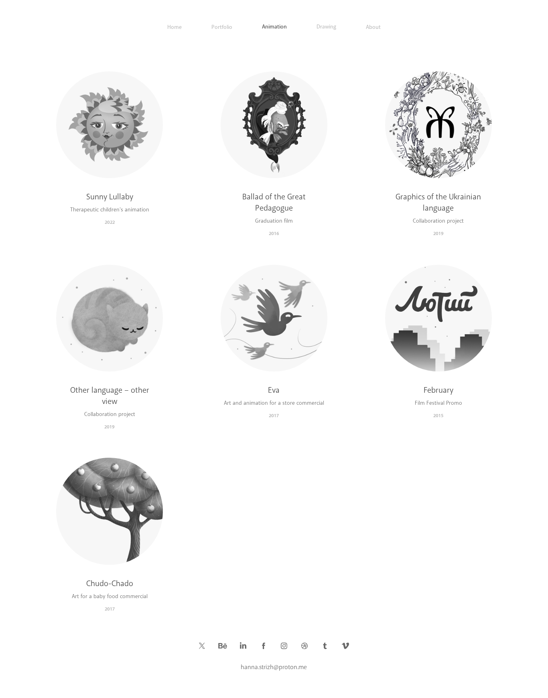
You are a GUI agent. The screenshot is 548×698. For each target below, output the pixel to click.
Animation (274, 26)
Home (174, 27)
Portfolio (221, 27)
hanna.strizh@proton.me (274, 667)
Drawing (326, 26)
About (373, 27)
